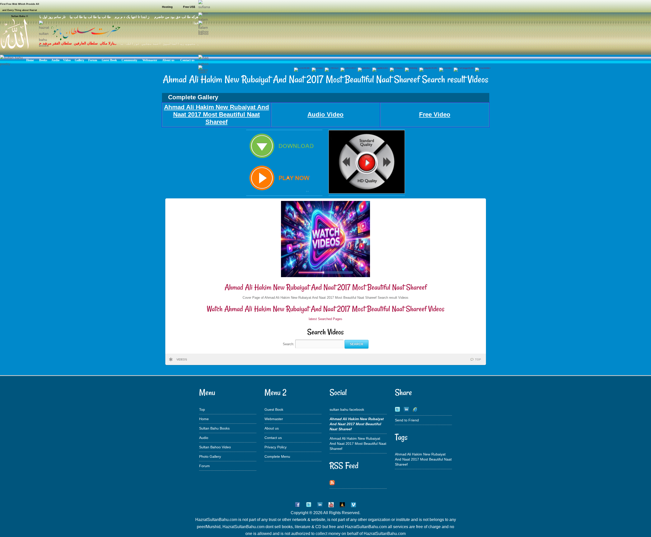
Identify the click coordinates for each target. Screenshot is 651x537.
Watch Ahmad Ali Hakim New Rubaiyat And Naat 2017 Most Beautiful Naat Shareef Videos (326, 309)
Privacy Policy (275, 447)
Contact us (273, 438)
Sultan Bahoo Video (215, 447)
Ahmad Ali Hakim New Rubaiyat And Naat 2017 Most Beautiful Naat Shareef (326, 287)
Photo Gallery (210, 456)
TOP (478, 359)
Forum (204, 466)
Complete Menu (277, 456)
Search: (289, 344)
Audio (203, 438)
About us (271, 428)
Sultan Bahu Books (214, 428)
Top (202, 409)
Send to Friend (407, 420)
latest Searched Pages (325, 319)
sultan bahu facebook (347, 409)
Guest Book (273, 409)
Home (204, 419)
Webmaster (273, 419)
